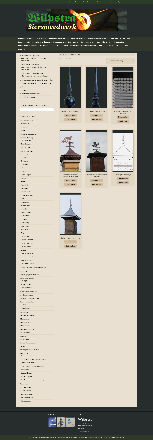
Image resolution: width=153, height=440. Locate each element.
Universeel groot (27, 243)
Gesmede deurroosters (28, 292)
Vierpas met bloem (27, 253)
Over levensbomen (103, 2)
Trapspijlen (109, 46)
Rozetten (23, 336)
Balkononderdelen (26, 38)
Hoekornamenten (26, 295)
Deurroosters (25, 155)
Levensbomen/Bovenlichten (30, 298)
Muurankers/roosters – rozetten (80, 42)
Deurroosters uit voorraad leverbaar (33, 268)
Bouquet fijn (25, 164)
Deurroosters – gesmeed (120, 38)
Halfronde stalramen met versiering (33, 366)
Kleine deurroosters (28, 195)
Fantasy (23, 178)
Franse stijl (25, 123)
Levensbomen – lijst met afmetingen (35, 76)
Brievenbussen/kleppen (28, 134)
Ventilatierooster (26, 398)
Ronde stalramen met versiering (32, 380)
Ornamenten (119, 42)
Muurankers (26, 90)
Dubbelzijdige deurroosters (29, 275)
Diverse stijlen (26, 175)
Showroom (78, 2)
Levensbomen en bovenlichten (32, 73)
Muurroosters (25, 322)
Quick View (70, 119)
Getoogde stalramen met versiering (33, 359)
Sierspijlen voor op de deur (92, 46)
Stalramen (44, 46)
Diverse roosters (24, 42)
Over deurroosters (89, 2)
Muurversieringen (103, 42)
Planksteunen (25, 333)
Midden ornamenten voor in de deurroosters (37, 80)
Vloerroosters (25, 401)
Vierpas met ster (27, 260)
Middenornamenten (27, 315)
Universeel (25, 236)
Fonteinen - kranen (27, 278)
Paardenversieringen (27, 329)
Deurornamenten (28, 87)
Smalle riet (25, 229)
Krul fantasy (25, 202)
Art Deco (24, 157)
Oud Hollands (25, 216)
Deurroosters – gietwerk (98, 38)
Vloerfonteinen (26, 284)
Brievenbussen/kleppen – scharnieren (52, 38)
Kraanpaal (24, 281)
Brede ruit (24, 168)
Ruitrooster (25, 226)
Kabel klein (25, 188)
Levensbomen (58, 42)
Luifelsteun (24, 312)
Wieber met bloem (27, 264)
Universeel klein (26, 247)
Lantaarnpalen (26, 140)
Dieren (23, 171)
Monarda (24, 127)
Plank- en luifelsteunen (27, 46)
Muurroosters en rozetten (31, 94)
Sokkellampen (26, 144)
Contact (113, 2)
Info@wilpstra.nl (83, 432)
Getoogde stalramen (28, 356)
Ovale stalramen (26, 373)
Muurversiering (25, 326)
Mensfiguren (25, 308)
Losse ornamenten (27, 302)
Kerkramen (25, 370)
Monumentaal (26, 212)
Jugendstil (24, 185)
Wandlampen (25, 147)
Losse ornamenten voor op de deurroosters (37, 83)
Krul (22, 199)
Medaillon (24, 209)
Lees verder (70, 115)
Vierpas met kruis (27, 257)
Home (71, 2)
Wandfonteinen (26, 288)
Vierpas (23, 250)
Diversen (22, 49)
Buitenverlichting (78, 38)
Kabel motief (25, 192)
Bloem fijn (24, 161)
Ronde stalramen (27, 376)
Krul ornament (26, 205)
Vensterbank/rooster (27, 394)
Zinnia (23, 130)
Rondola (24, 219)
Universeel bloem (27, 240)
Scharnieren (24, 339)
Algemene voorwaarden (125, 2)
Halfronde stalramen (28, 363)
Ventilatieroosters (28, 97)
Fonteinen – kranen (42, 42)
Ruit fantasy (25, 223)
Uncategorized (25, 391)
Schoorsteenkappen (60, 46)
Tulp (22, 233)
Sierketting (74, 46)
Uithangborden (122, 46)
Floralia (23, 181)
